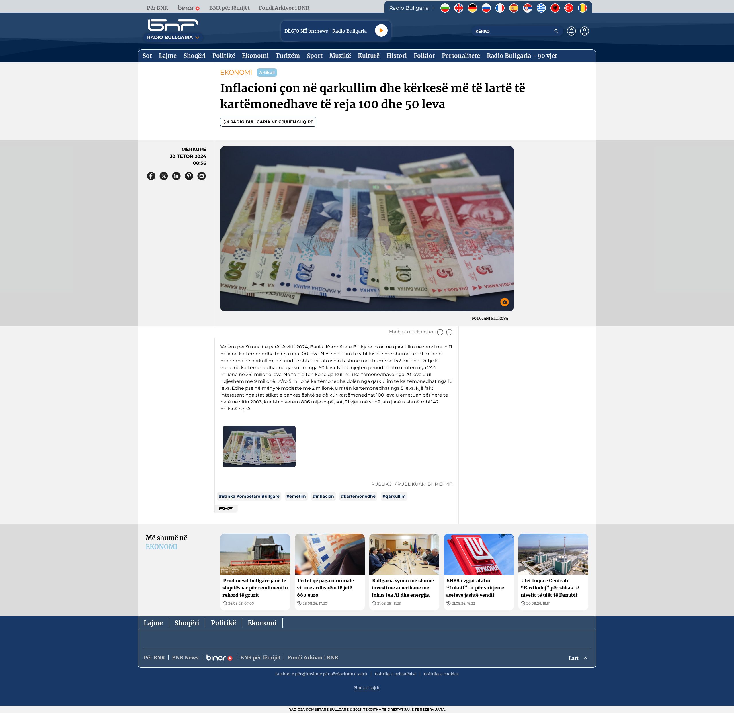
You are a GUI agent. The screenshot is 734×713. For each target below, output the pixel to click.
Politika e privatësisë (396, 674)
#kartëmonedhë (358, 496)
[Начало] (173, 25)
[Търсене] (556, 31)
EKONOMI (236, 72)
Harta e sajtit (367, 687)
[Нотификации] (571, 31)
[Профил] (584, 31)
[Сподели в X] (163, 176)
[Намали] (449, 332)
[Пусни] (381, 30)
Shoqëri (187, 623)
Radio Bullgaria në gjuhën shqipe (271, 121)
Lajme (153, 623)
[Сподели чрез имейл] (201, 176)
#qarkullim (394, 496)
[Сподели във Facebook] (151, 176)
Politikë (223, 623)
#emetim (296, 496)
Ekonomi (262, 623)
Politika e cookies (441, 674)
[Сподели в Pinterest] (189, 176)
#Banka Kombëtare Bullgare (249, 496)
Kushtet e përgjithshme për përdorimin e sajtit (321, 674)
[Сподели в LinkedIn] (176, 176)
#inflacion (323, 496)
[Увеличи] (440, 332)
